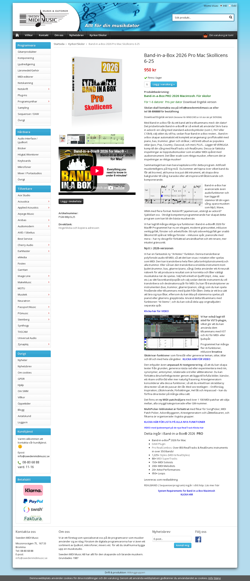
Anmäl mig (182, 545)
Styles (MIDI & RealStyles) (175, 455)
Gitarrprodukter (27, 51)
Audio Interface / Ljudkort (28, 140)
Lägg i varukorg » (164, 84)
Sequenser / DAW (28, 114)
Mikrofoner (24, 167)
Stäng (217, 578)
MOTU (21, 288)
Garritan (23, 269)
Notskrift (23, 89)
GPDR (21, 379)
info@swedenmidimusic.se (31, 558)
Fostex (22, 263)
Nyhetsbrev (76, 35)
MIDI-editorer (25, 76)
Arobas (22, 220)
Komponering (26, 58)
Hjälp (21, 385)
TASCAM (23, 332)
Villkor (29, 35)
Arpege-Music (26, 214)
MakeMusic (24, 282)
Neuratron (24, 300)
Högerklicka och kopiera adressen (79, 228)
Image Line (24, 276)
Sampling (23, 107)
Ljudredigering (26, 64)
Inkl (225, 5)
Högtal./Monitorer (28, 154)
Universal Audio (27, 338)
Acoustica (23, 201)
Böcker (22, 148)
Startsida (59, 44)
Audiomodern (26, 226)
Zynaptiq (23, 344)
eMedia (22, 257)
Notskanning (25, 83)
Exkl (234, 5)
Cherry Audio (25, 245)
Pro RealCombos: (162, 447)
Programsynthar (27, 101)
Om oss (58, 35)
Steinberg (23, 319)
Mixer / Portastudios (30, 173)
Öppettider (24, 403)
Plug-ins (22, 95)
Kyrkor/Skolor (98, 35)
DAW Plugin (158, 444)
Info (210, 578)
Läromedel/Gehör (28, 70)
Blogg (21, 410)
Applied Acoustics (28, 207)
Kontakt (43, 35)
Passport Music (27, 307)
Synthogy (23, 325)
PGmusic (23, 313)
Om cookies (25, 372)
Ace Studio (24, 195)
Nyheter (22, 360)
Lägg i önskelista (71, 201)
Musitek (22, 294)
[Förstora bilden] (97, 91)
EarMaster (24, 251)
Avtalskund (24, 416)
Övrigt (21, 120)
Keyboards (24, 160)
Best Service (25, 238)
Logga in (23, 422)
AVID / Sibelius (26, 232)
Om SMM (23, 391)
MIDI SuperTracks (167, 458)
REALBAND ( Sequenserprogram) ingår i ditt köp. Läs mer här (182, 485)
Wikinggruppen (136, 572)
